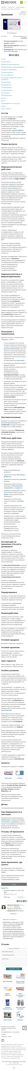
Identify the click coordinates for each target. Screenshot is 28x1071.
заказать (20, 897)
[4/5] (6, 36)
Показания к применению (8, 70)
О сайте (3, 1034)
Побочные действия (7, 75)
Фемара (19, 778)
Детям (3, 101)
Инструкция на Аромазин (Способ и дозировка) (11, 78)
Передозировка (5, 82)
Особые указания (6, 95)
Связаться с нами (6, 1036)
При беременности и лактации (10, 103)
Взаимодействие (6, 85)
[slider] (23, 948)
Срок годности (5, 93)
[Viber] (16, 55)
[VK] (2, 1040)
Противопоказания (7, 72)
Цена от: (22, 13)
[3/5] (4, 36)
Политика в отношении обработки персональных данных (8, 1028)
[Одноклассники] (12, 55)
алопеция (20, 501)
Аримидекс (8, 778)
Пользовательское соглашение (10, 1032)
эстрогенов (12, 186)
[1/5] (2, 36)
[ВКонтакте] (10, 55)
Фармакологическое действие (10, 64)
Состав (3, 59)
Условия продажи (6, 87)
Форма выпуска (5, 62)
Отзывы (3, 106)
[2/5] (3, 36)
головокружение (17, 486)
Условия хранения (6, 90)
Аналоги (3, 98)
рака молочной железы (12, 349)
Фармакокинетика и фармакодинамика (12, 67)
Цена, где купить (6, 109)
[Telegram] (14, 55)
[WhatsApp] (18, 55)
